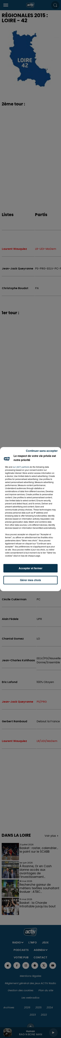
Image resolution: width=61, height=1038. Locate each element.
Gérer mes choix (30, 580)
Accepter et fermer (30, 568)
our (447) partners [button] (21, 466)
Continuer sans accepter (42, 451)
